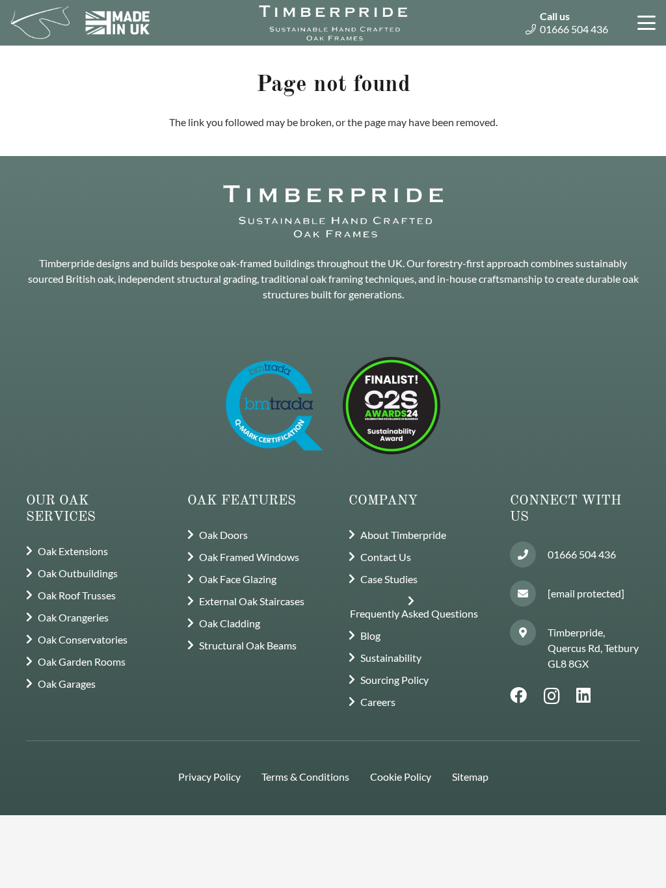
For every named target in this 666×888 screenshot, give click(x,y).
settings (459, 873)
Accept (537, 868)
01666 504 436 (582, 554)
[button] (644, 23)
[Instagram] (552, 696)
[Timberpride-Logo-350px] (333, 22)
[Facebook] (518, 695)
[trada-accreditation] (274, 405)
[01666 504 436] (529, 555)
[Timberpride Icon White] (40, 23)
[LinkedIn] (583, 695)
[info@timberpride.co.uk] (529, 594)
